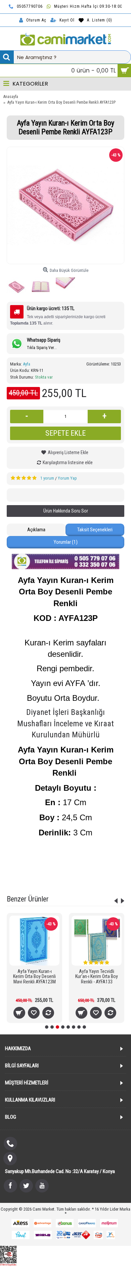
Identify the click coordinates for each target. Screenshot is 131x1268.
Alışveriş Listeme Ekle (68, 452)
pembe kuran (26, 865)
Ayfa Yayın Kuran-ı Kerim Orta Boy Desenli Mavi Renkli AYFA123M (34, 976)
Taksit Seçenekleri (95, 530)
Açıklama (36, 530)
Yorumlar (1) (66, 542)
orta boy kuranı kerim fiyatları (65, 882)
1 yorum (47, 478)
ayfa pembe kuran (101, 865)
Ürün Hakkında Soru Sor (65, 511)
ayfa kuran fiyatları (73, 873)
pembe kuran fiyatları (62, 865)
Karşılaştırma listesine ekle (68, 462)
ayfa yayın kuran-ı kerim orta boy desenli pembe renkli (76, 856)
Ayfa (26, 364)
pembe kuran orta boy (33, 873)
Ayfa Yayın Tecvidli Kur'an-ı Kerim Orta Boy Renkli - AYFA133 (96, 976)
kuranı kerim (106, 873)
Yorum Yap (67, 478)
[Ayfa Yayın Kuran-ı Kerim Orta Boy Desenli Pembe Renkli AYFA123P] (65, 205)
